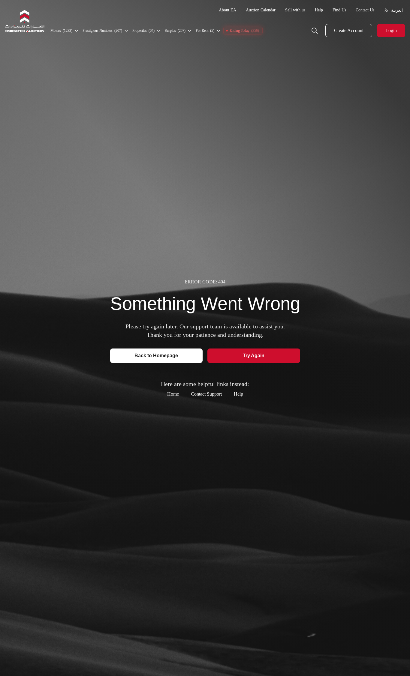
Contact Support (206, 393)
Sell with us (295, 10)
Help (319, 10)
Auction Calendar (261, 10)
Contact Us (365, 10)
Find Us (339, 10)
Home (173, 393)
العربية (397, 10)
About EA (227, 10)
